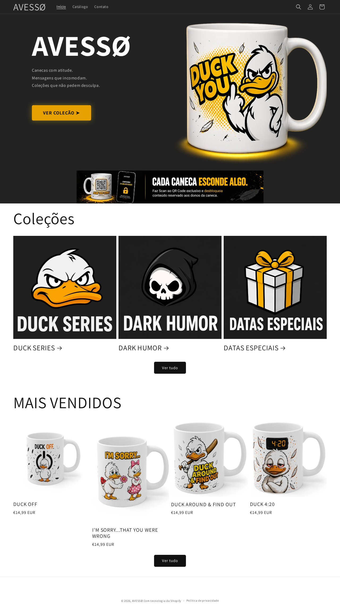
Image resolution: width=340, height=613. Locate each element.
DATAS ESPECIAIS (251, 347)
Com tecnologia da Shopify (162, 601)
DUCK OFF (25, 504)
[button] (298, 7)
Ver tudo (170, 367)
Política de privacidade (202, 600)
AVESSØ (137, 601)
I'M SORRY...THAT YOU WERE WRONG (125, 533)
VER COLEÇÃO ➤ (61, 113)
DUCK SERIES (34, 347)
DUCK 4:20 (262, 504)
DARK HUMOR (140, 347)
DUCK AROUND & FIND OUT (203, 504)
